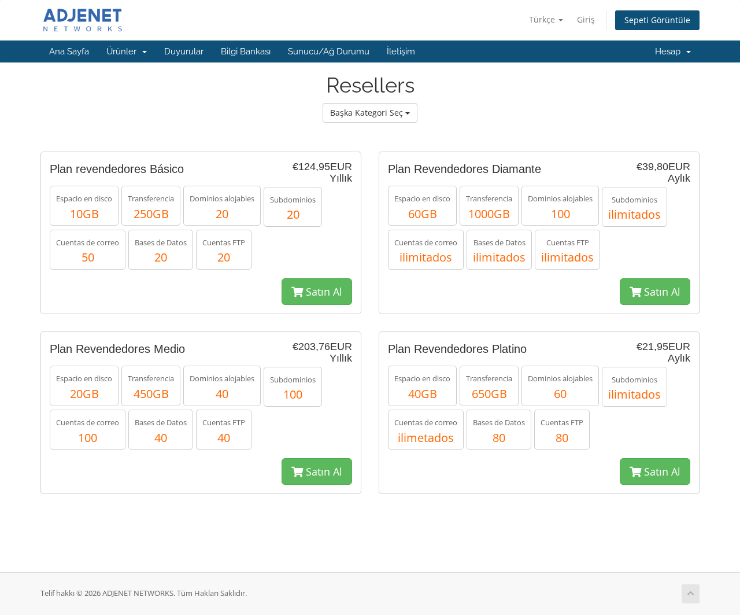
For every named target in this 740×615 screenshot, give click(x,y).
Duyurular (184, 51)
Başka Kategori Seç (367, 112)
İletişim (401, 51)
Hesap (670, 51)
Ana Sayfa (69, 51)
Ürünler (123, 51)
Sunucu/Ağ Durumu (328, 51)
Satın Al (322, 292)
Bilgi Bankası (246, 51)
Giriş (586, 19)
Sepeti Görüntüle (657, 19)
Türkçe (543, 19)
